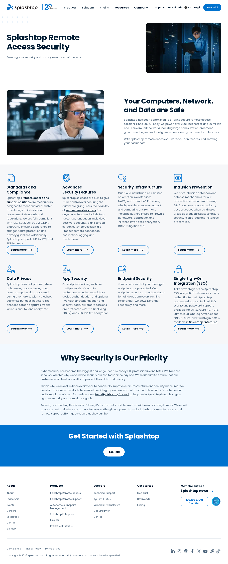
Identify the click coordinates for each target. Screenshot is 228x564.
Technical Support (104, 493)
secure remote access (81, 210)
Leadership (13, 499)
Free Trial (212, 7)
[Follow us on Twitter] (199, 551)
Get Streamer (102, 510)
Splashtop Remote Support (66, 499)
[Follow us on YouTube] (205, 551)
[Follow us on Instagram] (179, 551)
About (11, 486)
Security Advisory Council (112, 394)
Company (141, 8)
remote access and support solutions (28, 200)
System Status (102, 499)
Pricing (104, 8)
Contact (12, 522)
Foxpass (54, 520)
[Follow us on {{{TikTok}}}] (218, 551)
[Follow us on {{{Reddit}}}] (212, 551)
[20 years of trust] (48, 7)
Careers (11, 510)
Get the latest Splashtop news (194, 488)
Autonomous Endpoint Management (63, 506)
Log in (197, 7)
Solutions (88, 8)
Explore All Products (61, 526)
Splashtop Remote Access (65, 493)
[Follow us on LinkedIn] (173, 551)
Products (70, 8)
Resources (122, 8)
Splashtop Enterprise (203, 322)
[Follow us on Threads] (186, 551)
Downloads (175, 7)
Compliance (14, 548)
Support (160, 7)
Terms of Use (52, 548)
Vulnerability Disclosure (107, 505)
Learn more (19, 250)
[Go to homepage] (23, 7)
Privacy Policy (33, 548)
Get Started (145, 486)
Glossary (12, 528)
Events (10, 505)
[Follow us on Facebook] (192, 551)
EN (189, 7)
